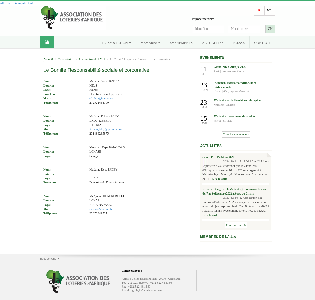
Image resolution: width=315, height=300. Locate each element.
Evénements (181, 43)
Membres (149, 43)
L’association (115, 43)
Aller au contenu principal (16, 3)
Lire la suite (219, 178)
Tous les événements (236, 134)
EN (269, 10)
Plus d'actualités (236, 225)
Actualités (212, 43)
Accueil (47, 42)
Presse (239, 43)
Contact (262, 43)
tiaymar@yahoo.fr (100, 209)
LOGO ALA (73, 18)
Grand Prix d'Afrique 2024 (218, 157)
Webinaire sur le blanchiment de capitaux (238, 100)
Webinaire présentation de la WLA (234, 116)
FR (258, 10)
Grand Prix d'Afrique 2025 (230, 67)
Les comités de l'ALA (92, 59)
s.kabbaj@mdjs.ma (101, 98)
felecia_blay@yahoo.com (105, 129)
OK (270, 28)
